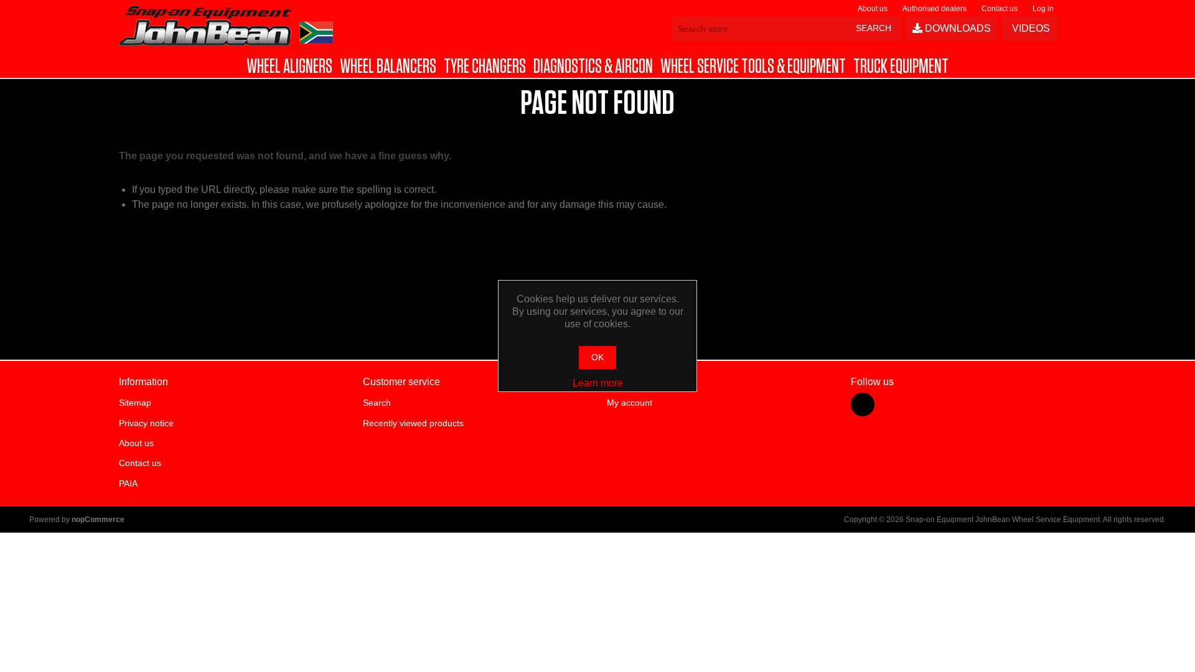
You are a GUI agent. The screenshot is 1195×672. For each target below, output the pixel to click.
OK (597, 357)
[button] (289, 67)
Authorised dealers (934, 8)
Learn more (598, 383)
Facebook (862, 404)
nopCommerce (98, 519)
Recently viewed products (413, 423)
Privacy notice (146, 423)
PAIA (128, 483)
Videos (1030, 28)
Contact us (1000, 8)
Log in (1043, 8)
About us (873, 8)
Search (377, 403)
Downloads (956, 28)
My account (629, 403)
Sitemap (135, 403)
